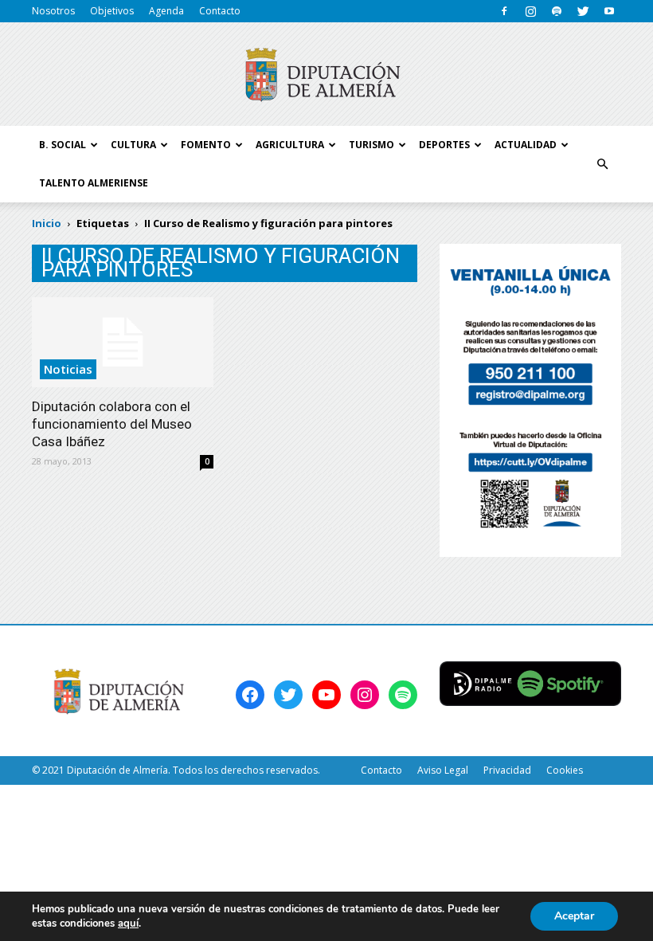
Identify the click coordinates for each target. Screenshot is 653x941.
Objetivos (112, 11)
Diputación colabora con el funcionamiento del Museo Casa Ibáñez (112, 423)
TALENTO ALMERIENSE (93, 183)
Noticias (68, 369)
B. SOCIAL (62, 144)
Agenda (166, 11)
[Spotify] (557, 11)
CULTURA (133, 144)
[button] (602, 164)
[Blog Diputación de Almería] (326, 74)
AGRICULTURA (290, 144)
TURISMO (371, 144)
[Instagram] (530, 11)
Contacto (219, 11)
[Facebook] (504, 11)
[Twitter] (583, 11)
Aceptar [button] (574, 915)
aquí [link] (128, 923)
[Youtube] (609, 11)
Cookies (564, 770)
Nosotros (53, 11)
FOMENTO (206, 144)
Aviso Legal (442, 770)
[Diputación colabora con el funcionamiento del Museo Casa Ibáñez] (122, 342)
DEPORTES (444, 144)
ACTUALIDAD (526, 144)
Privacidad (507, 770)
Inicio (46, 223)
